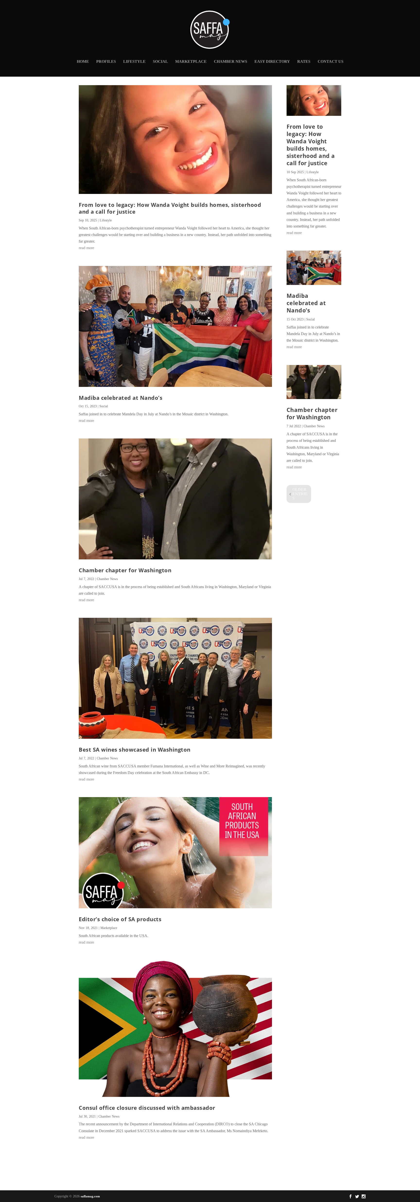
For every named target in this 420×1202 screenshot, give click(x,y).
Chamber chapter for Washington (125, 570)
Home (83, 62)
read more (86, 248)
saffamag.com (90, 1196)
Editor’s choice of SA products (120, 919)
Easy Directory (272, 62)
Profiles (106, 62)
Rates (303, 62)
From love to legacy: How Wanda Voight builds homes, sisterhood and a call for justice (170, 208)
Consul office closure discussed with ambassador (147, 1107)
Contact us (330, 62)
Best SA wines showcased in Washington (135, 749)
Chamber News (230, 62)
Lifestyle (134, 62)
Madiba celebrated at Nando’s (120, 397)
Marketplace (191, 62)
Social (160, 62)
